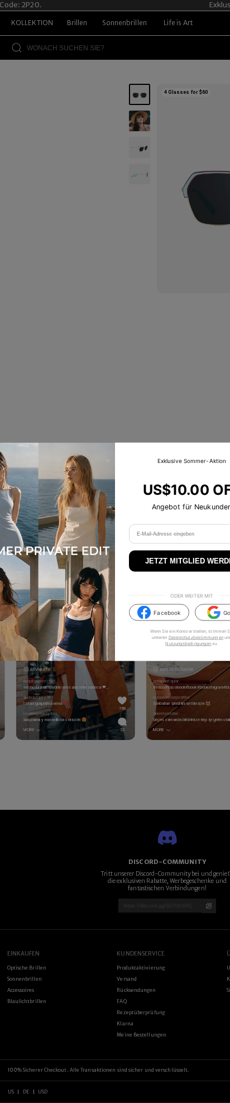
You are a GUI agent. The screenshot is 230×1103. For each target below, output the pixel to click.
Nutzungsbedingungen (188, 643)
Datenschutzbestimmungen (196, 637)
